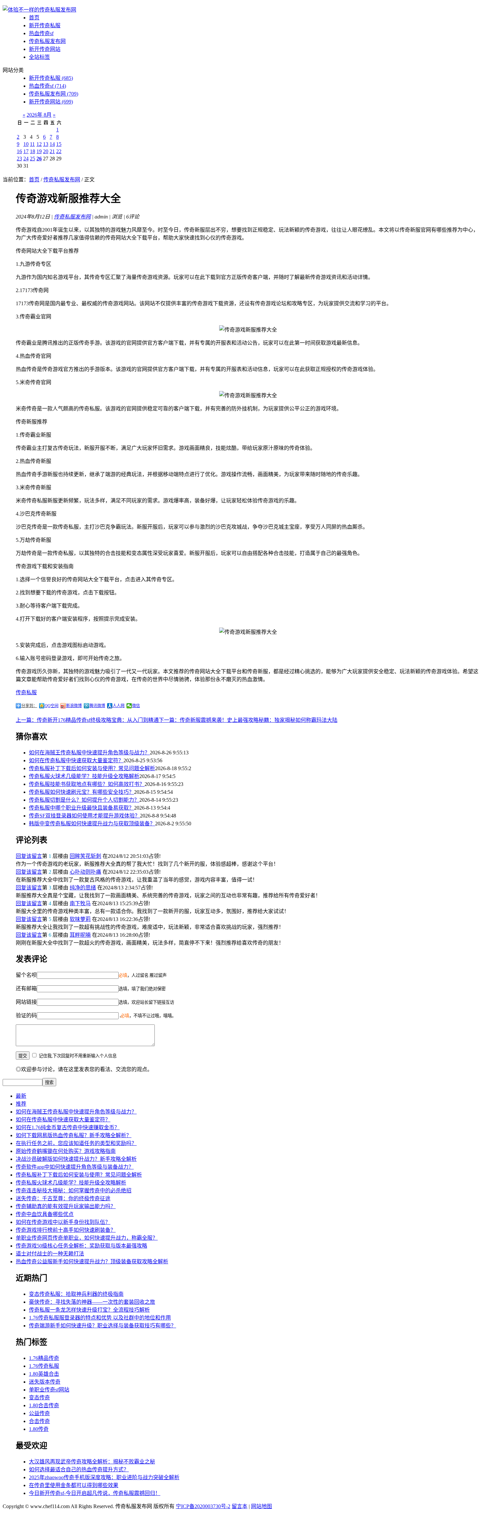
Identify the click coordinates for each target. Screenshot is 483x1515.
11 (32, 144)
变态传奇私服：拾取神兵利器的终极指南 (76, 1294)
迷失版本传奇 (44, 1382)
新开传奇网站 (44, 49)
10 (26, 144)
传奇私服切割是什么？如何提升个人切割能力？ (84, 800)
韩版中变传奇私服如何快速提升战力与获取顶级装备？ (92, 823)
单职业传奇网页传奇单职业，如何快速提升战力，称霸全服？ (87, 1238)
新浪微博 (74, 705)
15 (58, 144)
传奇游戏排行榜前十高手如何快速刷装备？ (66, 1230)
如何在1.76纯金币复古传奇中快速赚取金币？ (68, 1127)
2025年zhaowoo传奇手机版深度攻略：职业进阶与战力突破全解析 (104, 1477)
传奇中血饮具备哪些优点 (45, 1214)
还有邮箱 (26, 988)
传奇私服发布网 (47, 41)
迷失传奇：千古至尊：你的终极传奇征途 (63, 1198)
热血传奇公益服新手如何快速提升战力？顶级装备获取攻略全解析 (92, 1261)
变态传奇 (39, 1397)
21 (52, 151)
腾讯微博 (97, 705)
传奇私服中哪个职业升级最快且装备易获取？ (81, 808)
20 (45, 151)
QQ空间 (51, 705)
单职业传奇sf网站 (49, 1389)
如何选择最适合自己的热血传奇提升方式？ (79, 1469)
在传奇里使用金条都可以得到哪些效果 (73, 1485)
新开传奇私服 (44, 25)
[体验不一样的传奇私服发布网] (39, 9)
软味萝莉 (80, 919)
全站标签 (39, 57)
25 (32, 158)
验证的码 (26, 1015)
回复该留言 (29, 856)
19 (39, 151)
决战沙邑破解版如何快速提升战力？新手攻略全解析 (76, 1159)
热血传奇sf (41, 33)
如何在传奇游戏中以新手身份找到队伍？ (63, 1222)
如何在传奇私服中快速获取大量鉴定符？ (76, 760)
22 (58, 151)
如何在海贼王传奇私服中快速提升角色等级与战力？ (89, 752)
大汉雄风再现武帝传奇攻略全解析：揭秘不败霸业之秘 (92, 1461)
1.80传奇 (39, 1429)
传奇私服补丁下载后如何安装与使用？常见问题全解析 (92, 768)
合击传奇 (39, 1421)
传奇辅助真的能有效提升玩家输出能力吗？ (66, 1206)
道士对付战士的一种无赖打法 (50, 1253)
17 (26, 151)
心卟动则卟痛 (85, 872)
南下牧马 (80, 903)
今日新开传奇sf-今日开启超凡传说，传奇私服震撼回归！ (94, 1493)
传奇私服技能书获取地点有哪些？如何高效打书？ (87, 784)
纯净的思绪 (83, 887)
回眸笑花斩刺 (85, 856)
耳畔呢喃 (80, 935)
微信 (136, 705)
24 (26, 158)
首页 (34, 17)
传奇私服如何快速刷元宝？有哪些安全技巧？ (81, 792)
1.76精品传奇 (44, 1358)
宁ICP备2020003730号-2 (203, 1506)
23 (19, 158)
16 (19, 151)
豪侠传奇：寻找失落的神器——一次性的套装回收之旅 (92, 1302)
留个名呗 (26, 975)
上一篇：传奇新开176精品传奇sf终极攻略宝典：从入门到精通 (87, 720)
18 (32, 151)
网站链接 (26, 1002)
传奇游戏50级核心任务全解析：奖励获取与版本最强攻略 (81, 1246)
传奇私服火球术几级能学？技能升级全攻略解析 (84, 776)
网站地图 (261, 1506)
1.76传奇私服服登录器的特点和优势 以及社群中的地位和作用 (100, 1317)
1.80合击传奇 (44, 1405)
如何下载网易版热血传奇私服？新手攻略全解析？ (73, 1135)
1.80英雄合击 (44, 1374)
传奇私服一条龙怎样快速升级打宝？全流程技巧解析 (89, 1310)
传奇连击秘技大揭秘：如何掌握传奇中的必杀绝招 (73, 1190)
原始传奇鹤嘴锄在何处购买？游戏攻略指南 (66, 1151)
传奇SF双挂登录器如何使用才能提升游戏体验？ (84, 815)
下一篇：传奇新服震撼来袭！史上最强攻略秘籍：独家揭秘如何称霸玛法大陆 (248, 720)
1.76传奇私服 (44, 1366)
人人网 (119, 705)
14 (52, 144)
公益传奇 (39, 1413)
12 (39, 144)
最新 (21, 1096)
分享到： (29, 705)
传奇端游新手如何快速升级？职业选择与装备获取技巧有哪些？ (102, 1325)
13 (45, 144)
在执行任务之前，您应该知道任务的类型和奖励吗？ (76, 1143)
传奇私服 (26, 692)
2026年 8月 (39, 115)
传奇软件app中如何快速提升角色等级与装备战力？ (75, 1167)
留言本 (239, 1506)
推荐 (21, 1104)
